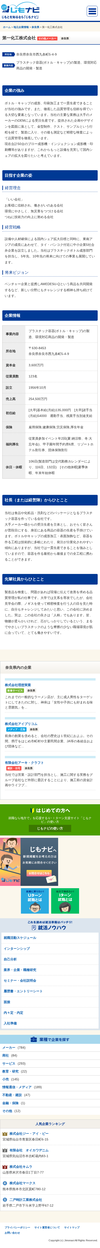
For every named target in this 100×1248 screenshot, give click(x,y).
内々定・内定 (13, 1012)
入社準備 (10, 1023)
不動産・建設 (12, 1095)
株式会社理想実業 (18, 685)
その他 (7, 1111)
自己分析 (10, 959)
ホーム (7, 27)
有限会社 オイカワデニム (29, 1150)
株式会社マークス (23, 1183)
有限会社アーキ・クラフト (24, 762)
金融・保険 (10, 1103)
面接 (7, 1002)
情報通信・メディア (17, 1087)
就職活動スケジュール (20, 938)
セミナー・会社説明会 (20, 980)
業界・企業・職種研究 (20, 970)
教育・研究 (10, 1071)
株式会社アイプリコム (21, 724)
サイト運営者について (47, 1227)
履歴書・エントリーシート (23, 991)
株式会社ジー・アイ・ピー (29, 1133)
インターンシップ (17, 948)
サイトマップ (72, 1227)
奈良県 (35, 27)
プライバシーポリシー (17, 1227)
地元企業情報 (21, 27)
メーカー (8, 1047)
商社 (5, 1055)
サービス (8, 1063)
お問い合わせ (12, 1232)
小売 (5, 1079)
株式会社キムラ (21, 1166)
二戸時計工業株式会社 (26, 1200)
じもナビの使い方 (50, 828)
